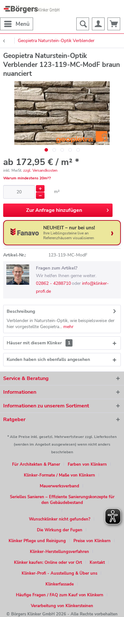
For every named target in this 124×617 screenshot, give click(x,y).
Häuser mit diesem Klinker (38, 343)
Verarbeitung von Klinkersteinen (62, 606)
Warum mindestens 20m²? (27, 178)
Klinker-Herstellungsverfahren (59, 552)
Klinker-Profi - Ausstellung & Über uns (59, 573)
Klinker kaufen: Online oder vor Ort (48, 562)
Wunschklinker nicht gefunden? (59, 519)
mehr (67, 327)
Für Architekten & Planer (36, 464)
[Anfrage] (113, 24)
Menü (23, 24)
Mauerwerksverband (59, 486)
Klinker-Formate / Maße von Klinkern (59, 475)
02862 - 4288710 (53, 283)
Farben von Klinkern (87, 464)
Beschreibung (21, 311)
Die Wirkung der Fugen (59, 530)
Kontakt (97, 562)
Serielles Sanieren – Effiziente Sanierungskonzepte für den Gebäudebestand (62, 500)
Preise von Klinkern (92, 541)
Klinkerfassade (59, 584)
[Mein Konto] (98, 24)
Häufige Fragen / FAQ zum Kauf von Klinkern (59, 595)
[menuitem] (16, 24)
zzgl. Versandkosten (40, 170)
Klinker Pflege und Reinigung (37, 541)
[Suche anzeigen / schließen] (82, 24)
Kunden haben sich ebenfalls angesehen (48, 359)
